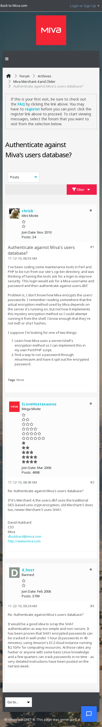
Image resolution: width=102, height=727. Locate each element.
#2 (92, 482)
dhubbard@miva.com (24, 536)
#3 (92, 606)
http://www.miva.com (24, 541)
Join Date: (29, 232)
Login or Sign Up (83, 5)
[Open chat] (89, 714)
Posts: (26, 237)
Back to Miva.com (14, 5)
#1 (92, 247)
